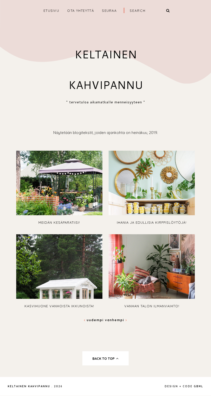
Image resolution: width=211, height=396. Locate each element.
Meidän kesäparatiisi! (59, 222)
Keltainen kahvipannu (29, 386)
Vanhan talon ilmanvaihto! (151, 306)
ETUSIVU (51, 10)
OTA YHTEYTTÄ (80, 10)
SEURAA (109, 10)
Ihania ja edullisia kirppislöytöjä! (152, 222)
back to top (104, 358)
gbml (198, 386)
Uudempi (95, 320)
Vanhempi (115, 320)
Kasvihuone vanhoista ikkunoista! (59, 306)
